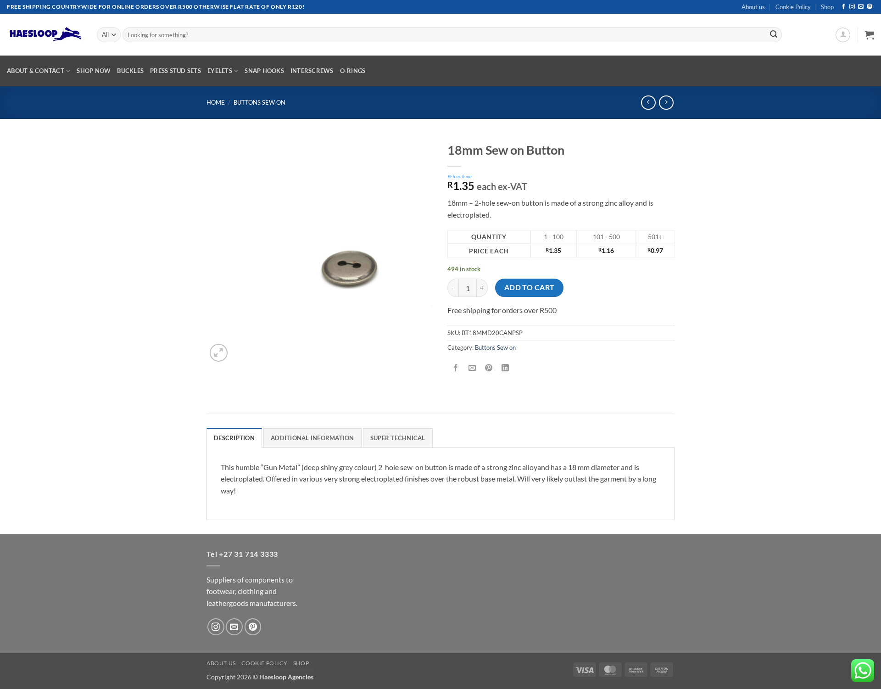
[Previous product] (666, 102)
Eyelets (219, 70)
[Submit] (773, 35)
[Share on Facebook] (455, 367)
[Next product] (648, 102)
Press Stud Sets (175, 70)
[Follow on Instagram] (852, 7)
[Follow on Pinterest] (869, 7)
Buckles (130, 70)
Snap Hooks (264, 70)
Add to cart (529, 287)
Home (215, 102)
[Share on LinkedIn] (505, 367)
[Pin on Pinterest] (488, 367)
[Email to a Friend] (472, 367)
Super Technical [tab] (397, 438)
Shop (827, 7)
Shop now (94, 70)
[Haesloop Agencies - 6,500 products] (45, 35)
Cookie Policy (793, 7)
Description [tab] (234, 438)
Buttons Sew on (259, 102)
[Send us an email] (861, 7)
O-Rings (353, 70)
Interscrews (312, 70)
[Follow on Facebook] (843, 7)
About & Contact (35, 70)
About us (753, 7)
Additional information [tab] (312, 438)
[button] (843, 35)
